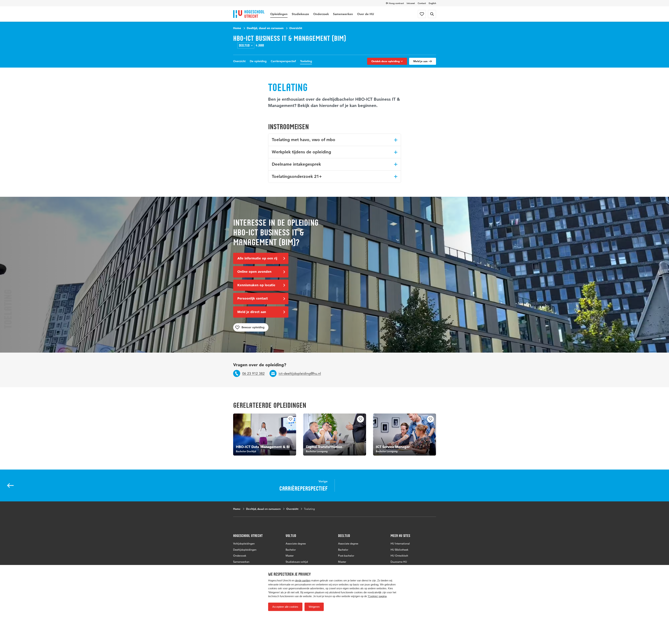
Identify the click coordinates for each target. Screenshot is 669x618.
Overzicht (295, 28)
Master (290, 555)
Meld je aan (420, 61)
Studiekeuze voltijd (297, 561)
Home (237, 28)
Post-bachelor (346, 555)
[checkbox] (250, 327)
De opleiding (258, 61)
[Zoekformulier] (432, 14)
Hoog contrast (396, 3)
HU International (400, 543)
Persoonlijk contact (252, 298)
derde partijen (302, 580)
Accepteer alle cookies (285, 606)
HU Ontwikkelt (399, 555)
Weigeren (314, 606)
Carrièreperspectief (283, 61)
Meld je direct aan (251, 312)
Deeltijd (244, 45)
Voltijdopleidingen (244, 543)
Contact (422, 3)
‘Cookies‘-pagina (377, 596)
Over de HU (365, 14)
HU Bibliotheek (399, 549)
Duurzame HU (399, 561)
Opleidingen (279, 14)
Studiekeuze (300, 14)
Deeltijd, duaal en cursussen (265, 28)
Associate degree (296, 543)
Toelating (306, 61)
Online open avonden (254, 272)
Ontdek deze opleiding (385, 61)
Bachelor (291, 549)
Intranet (411, 3)
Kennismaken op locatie (256, 285)
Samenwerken (343, 14)
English (432, 3)
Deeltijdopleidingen (244, 549)
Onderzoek (321, 14)
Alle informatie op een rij (257, 258)
